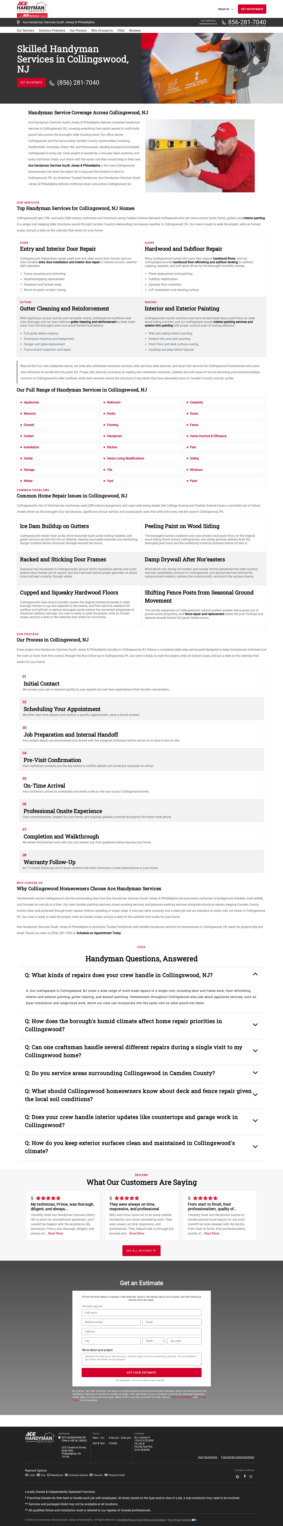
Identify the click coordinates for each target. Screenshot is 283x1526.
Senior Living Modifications (125, 458)
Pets (193, 447)
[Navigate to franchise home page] (32, 9)
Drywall (29, 425)
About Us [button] (223, 9)
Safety (28, 458)
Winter (28, 481)
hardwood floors (224, 258)
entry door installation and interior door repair (69, 262)
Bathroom (114, 402)
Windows (196, 470)
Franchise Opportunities (237, 1457)
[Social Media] (238, 1477)
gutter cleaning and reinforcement (93, 322)
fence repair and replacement (204, 614)
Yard (110, 481)
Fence (194, 425)
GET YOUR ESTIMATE (141, 1372)
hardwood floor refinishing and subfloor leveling (205, 262)
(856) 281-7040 (78, 82)
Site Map (122, 1519)
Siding (194, 458)
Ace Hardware (207, 1457)
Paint (193, 481)
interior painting (254, 218)
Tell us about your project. (98, 1350)
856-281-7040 (247, 22)
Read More (55, 1233)
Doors (194, 413)
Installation (31, 447)
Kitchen (112, 447)
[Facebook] (245, 1477)
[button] (141, 977)
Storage (29, 470)
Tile (109, 470)
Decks (111, 413)
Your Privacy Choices (180, 1519)
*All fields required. (92, 1306)
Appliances (31, 402)
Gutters (29, 436)
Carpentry (196, 402)
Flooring (112, 425)
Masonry (30, 413)
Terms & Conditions (182, 1397)
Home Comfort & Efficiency (208, 436)
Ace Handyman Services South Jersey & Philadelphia (64, 165)
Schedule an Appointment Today (99, 933)
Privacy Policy (136, 1519)
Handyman (114, 436)
